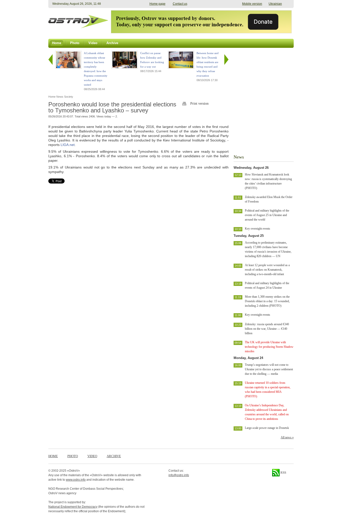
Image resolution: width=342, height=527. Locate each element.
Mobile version (252, 4)
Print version (199, 103)
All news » (287, 437)
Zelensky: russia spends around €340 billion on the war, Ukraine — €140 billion (267, 328)
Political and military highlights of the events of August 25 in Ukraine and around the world (267, 215)
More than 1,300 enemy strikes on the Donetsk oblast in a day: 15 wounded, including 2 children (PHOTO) (267, 301)
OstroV (73, 470)
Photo (72, 456)
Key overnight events (257, 228)
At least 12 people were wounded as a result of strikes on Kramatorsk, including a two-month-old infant (267, 269)
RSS (283, 472)
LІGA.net (68, 145)
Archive (114, 456)
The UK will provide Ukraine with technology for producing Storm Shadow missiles (269, 346)
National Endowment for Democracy (72, 506)
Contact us (180, 4)
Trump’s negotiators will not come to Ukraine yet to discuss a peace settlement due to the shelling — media (269, 369)
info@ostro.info (178, 475)
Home (53, 456)
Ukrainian (275, 4)
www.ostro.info (76, 479)
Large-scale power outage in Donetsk (267, 428)
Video (92, 456)
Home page (157, 4)
